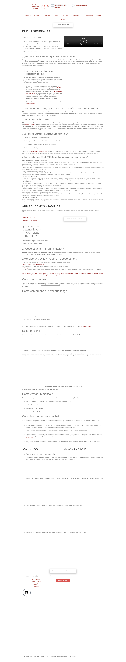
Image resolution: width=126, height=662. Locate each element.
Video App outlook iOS (29, 217)
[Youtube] (42, 8)
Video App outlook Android (30, 220)
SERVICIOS (47, 15)
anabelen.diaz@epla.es (87, 326)
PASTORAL (57, 15)
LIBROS (63, 19)
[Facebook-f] (42, 6)
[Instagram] (48, 6)
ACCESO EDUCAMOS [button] (62, 25)
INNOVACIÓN (37, 15)
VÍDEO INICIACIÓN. (57, 88)
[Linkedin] (45, 6)
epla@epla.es (31, 103)
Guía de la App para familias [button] (74, 218)
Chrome (27, 124)
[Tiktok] (45, 8)
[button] (83, 42)
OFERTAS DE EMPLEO (88, 15)
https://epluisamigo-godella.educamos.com (33, 264)
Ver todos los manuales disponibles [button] (62, 571)
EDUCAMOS (65, 15)
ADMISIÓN (98, 15)
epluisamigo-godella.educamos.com (31, 268)
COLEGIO (27, 15)
